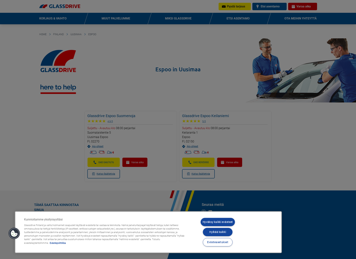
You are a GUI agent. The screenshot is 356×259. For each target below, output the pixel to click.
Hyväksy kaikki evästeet (218, 222)
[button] (14, 233)
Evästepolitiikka (58, 243)
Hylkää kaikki (217, 232)
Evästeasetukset (217, 242)
